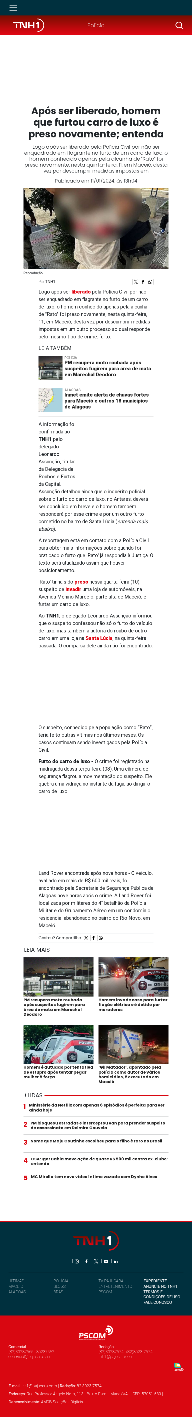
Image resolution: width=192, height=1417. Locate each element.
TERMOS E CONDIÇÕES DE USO (162, 1294)
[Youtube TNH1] (106, 1261)
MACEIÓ (15, 1286)
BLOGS (60, 1286)
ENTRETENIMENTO (115, 1286)
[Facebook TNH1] (87, 1261)
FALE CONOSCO (158, 1302)
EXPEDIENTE (155, 1281)
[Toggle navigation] (14, 7)
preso (81, 582)
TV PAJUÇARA (111, 1281)
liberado (81, 292)
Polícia (96, 25)
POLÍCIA (61, 1281)
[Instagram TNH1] (77, 1261)
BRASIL (60, 1292)
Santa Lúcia (99, 638)
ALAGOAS (17, 1292)
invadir (73, 589)
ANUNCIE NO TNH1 (161, 1286)
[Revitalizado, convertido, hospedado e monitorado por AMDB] (179, 1366)
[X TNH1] (97, 1261)
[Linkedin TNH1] (115, 1261)
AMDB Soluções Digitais (62, 1402)
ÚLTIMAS (16, 1281)
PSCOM (105, 1292)
